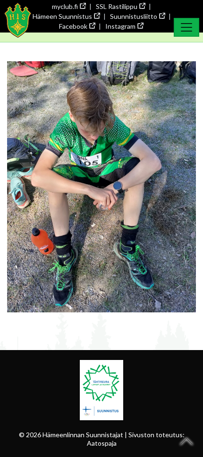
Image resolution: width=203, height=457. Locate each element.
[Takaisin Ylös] (187, 441)
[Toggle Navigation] (186, 27)
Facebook (73, 26)
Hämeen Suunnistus (62, 16)
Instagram (120, 26)
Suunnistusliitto (133, 16)
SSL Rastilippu (116, 6)
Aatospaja (102, 443)
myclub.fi (65, 6)
